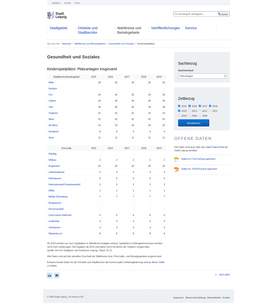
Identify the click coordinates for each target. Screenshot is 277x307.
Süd (51, 107)
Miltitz (52, 190)
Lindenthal (54, 221)
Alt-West (53, 125)
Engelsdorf (54, 166)
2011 (214, 111)
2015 (184, 111)
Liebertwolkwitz (57, 172)
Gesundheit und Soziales (121, 43)
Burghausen (55, 202)
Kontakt (67, 3)
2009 (194, 115)
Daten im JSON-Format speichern (199, 168)
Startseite (66, 43)
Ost (50, 94)
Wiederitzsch (55, 233)
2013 (194, 111)
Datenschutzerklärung (195, 297)
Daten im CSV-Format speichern (198, 159)
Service (191, 28)
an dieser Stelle (156, 262)
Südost (52, 100)
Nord (51, 137)
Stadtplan (56, 3)
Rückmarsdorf (56, 209)
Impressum (178, 297)
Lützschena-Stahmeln (60, 215)
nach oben (224, 274)
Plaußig (52, 153)
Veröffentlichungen (165, 28)
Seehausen (54, 227)
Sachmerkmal (185, 70)
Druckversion (49, 275)
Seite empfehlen (56, 275)
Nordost (53, 88)
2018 (194, 106)
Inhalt (77, 3)
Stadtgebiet (58, 28)
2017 (204, 106)
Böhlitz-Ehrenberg (58, 196)
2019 (184, 106)
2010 (184, 115)
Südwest (53, 113)
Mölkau (52, 159)
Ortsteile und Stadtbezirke (87, 30)
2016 (215, 106)
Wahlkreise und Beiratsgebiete (129, 30)
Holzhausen (55, 178)
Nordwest (54, 131)
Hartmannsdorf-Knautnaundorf (64, 184)
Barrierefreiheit (214, 297)
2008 (204, 115)
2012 (204, 111)
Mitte (51, 82)
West (51, 119)
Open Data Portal (215, 147)
